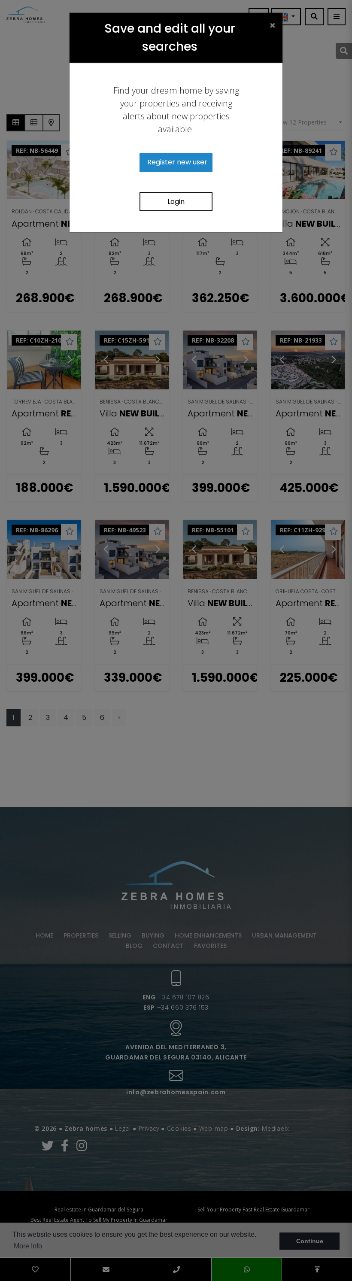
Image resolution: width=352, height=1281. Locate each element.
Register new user (177, 162)
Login (176, 201)
